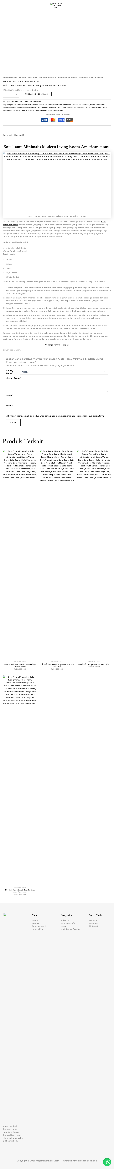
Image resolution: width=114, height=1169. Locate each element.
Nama (9, 395)
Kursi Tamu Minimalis (62, 105)
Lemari (63, 926)
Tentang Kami (39, 926)
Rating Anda (9, 372)
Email (9, 405)
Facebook (94, 920)
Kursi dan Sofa (67, 923)
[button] (4, 5)
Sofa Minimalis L (9, 108)
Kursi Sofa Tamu (46, 105)
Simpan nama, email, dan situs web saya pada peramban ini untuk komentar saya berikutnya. (56, 416)
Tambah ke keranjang (37, 94)
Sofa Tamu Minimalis (42, 77)
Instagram (94, 923)
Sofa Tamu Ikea (79, 108)
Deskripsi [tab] (7, 135)
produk (14, 77)
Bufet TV (64, 920)
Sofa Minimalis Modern (26, 108)
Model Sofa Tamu (97, 105)
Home (35, 920)
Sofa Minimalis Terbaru (46, 108)
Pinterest (93, 926)
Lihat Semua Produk (70, 929)
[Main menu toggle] (108, 5)
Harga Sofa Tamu (14, 105)
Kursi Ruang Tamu (30, 105)
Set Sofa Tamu (25, 77)
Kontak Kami (38, 929)
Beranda (6, 77)
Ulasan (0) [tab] (19, 135)
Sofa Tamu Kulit (22, 110)
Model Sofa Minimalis (80, 105)
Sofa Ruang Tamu (64, 108)
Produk (35, 923)
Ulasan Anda (13, 378)
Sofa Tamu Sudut (55, 110)
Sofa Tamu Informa (94, 108)
